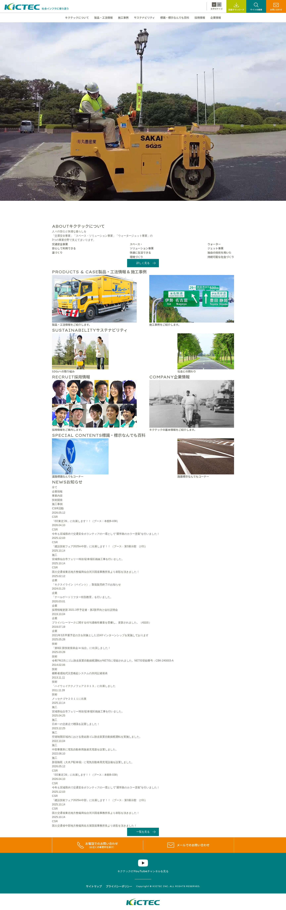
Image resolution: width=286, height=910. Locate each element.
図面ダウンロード (236, 9)
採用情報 (199, 17)
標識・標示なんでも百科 (174, 17)
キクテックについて (77, 17)
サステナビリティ (144, 17)
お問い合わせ (276, 9)
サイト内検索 (256, 9)
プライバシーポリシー (119, 886)
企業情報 (215, 17)
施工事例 (123, 17)
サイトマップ (94, 886)
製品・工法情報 (103, 17)
